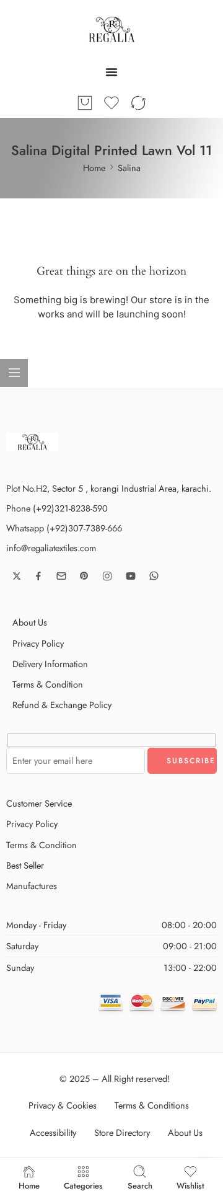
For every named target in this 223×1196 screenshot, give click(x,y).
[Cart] (85, 103)
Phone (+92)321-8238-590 (57, 508)
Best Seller (25, 865)
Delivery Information (50, 663)
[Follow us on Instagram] (107, 576)
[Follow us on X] (16, 576)
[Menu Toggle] (111, 72)
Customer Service (39, 803)
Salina (129, 167)
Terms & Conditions (152, 1105)
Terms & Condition (47, 684)
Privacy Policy (38, 643)
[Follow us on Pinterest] (84, 576)
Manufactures (31, 885)
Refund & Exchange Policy (62, 704)
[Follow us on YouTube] (130, 576)
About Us (29, 622)
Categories (83, 1185)
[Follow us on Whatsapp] (154, 575)
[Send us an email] (61, 576)
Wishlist (190, 1185)
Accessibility (53, 1132)
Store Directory (122, 1132)
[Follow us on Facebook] (38, 576)
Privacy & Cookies (62, 1105)
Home (94, 167)
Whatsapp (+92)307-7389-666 (64, 527)
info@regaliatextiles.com (51, 547)
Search (140, 1185)
